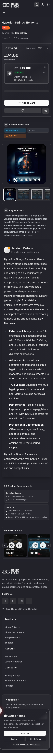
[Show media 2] (23, 194)
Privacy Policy (12, 675)
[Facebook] (5, 601)
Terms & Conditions (15, 680)
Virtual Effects (12, 627)
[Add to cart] (19, 545)
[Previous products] (4, 545)
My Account (11, 656)
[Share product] (45, 111)
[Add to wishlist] (22, 110)
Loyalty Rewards (13, 661)
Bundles (9, 642)
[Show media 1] (10, 194)
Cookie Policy (19, 745)
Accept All (24, 733)
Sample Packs (12, 637)
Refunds (9, 685)
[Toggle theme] (36, 4)
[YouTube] (29, 601)
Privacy (33, 745)
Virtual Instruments (14, 632)
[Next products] (48, 545)
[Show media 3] (37, 194)
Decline (14, 739)
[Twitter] (13, 601)
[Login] (42, 4)
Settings (37, 739)
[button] (9, 180)
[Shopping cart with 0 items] (48, 4)
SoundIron (21, 33)
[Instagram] (21, 601)
